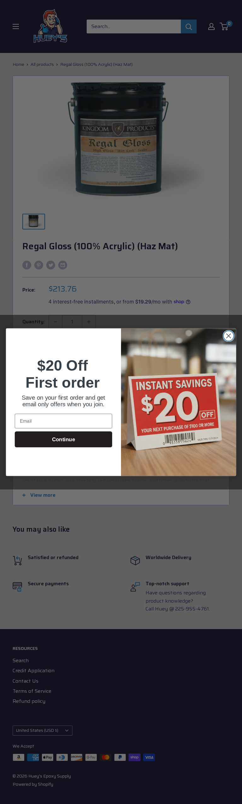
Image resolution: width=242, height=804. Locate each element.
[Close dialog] (228, 336)
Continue (63, 439)
